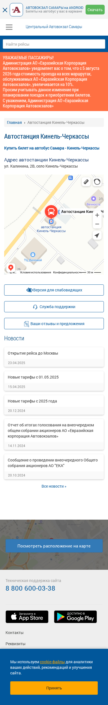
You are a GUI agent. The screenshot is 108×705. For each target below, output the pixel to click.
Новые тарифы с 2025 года (32, 401)
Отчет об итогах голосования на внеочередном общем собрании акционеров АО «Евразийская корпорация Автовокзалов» (51, 430)
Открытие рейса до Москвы (33, 353)
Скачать (95, 9)
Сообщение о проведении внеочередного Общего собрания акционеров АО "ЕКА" (53, 462)
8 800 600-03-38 (30, 588)
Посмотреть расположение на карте (54, 546)
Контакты (15, 632)
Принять (54, 688)
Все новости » (54, 486)
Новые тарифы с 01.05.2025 (33, 377)
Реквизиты (15, 643)
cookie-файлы (52, 661)
